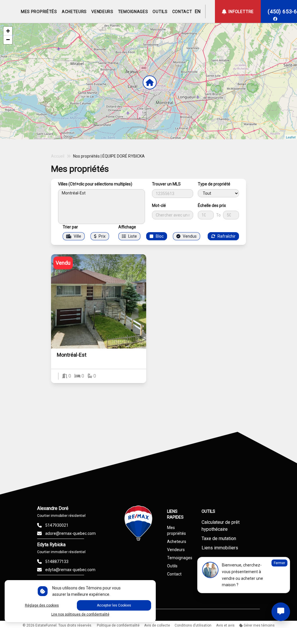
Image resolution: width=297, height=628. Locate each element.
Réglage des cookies (42, 605)
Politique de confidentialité (118, 625)
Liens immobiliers (220, 548)
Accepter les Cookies (114, 605)
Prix (102, 236)
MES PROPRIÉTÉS (39, 11)
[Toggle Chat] (280, 611)
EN (197, 11)
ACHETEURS (74, 11)
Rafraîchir (227, 236)
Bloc (160, 236)
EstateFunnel (46, 625)
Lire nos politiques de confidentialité (80, 614)
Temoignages (179, 557)
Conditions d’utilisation (193, 625)
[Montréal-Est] (101, 193)
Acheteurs (176, 541)
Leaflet (291, 137)
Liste (132, 236)
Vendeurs (176, 549)
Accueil (57, 156)
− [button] (8, 39)
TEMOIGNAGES (133, 11)
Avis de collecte (157, 625)
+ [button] (8, 31)
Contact (174, 574)
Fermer (279, 563)
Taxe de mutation (219, 538)
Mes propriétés (176, 530)
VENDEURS (102, 11)
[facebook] (275, 19)
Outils (172, 566)
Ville (77, 236)
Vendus (190, 236)
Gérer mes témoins (259, 625)
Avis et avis (225, 625)
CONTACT (182, 11)
